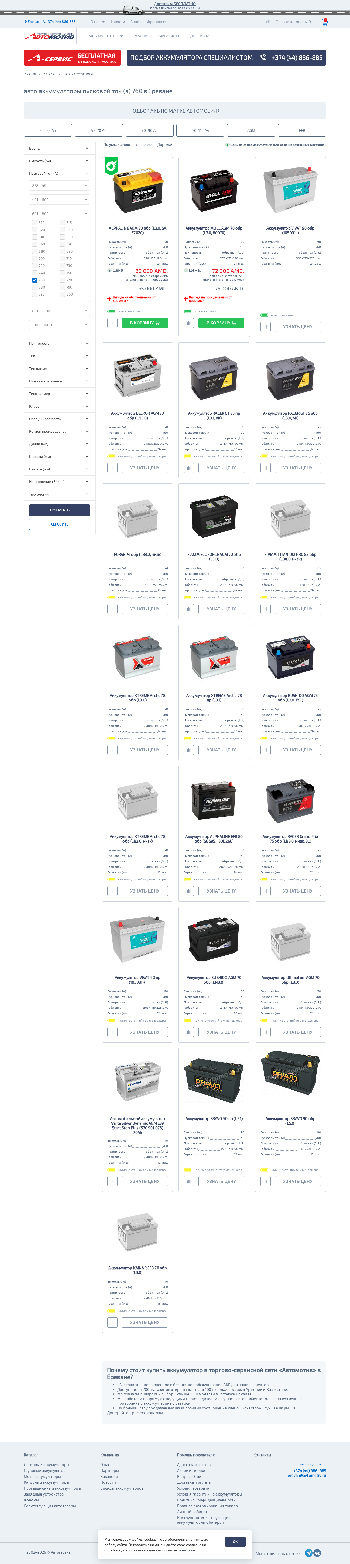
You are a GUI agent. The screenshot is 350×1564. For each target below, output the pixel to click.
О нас (95, 21)
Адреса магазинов (194, 1464)
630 (69, 229)
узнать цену (297, 327)
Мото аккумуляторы (42, 1476)
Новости (117, 21)
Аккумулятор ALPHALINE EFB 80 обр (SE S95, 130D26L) (214, 838)
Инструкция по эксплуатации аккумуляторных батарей (204, 1520)
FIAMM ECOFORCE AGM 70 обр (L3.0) (214, 556)
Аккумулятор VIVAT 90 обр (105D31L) (290, 230)
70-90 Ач (149, 130)
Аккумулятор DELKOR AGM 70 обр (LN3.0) (137, 415)
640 (42, 237)
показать (60, 510)
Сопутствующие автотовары (50, 1505)
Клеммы (31, 1500)
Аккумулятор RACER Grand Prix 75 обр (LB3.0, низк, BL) (290, 838)
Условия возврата (193, 1488)
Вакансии (109, 1476)
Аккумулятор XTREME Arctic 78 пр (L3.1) (214, 697)
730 (69, 265)
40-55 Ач (48, 130)
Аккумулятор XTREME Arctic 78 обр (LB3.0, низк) (138, 838)
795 (42, 294)
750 (69, 273)
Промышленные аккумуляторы (52, 1488)
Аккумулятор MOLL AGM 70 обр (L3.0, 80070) (214, 230)
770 (69, 280)
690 (69, 251)
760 (42, 280)
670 (69, 244)
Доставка (199, 36)
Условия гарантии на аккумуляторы (209, 1494)
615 (69, 222)
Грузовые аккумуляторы (46, 1470)
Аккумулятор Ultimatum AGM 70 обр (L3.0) (291, 979)
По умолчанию (117, 144)
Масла (140, 36)
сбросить (59, 524)
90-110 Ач (200, 130)
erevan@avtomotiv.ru (307, 1475)
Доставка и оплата (194, 1482)
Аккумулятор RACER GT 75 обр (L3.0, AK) (290, 415)
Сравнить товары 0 (293, 21)
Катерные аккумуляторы (46, 1482)
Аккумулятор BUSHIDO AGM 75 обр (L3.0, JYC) (290, 697)
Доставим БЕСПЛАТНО (175, 3)
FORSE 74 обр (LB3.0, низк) (137, 554)
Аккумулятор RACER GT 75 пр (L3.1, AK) (214, 415)
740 (42, 273)
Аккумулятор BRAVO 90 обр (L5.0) (291, 1120)
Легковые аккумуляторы (46, 1464)
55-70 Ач (98, 130)
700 (42, 258)
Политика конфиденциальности (206, 1500)
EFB (302, 130)
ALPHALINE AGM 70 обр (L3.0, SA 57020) (137, 230)
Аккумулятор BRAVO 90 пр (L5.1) (214, 1118)
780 (42, 287)
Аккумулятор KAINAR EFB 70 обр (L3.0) (137, 1270)
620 (42, 229)
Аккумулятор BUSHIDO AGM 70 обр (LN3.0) (214, 979)
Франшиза (156, 21)
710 (69, 258)
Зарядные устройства (44, 1494)
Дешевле (144, 144)
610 (41, 222)
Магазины (169, 36)
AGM (251, 130)
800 (69, 294)
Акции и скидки (191, 1470)
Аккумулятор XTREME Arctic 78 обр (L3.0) (138, 697)
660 (42, 244)
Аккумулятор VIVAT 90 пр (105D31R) (137, 979)
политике (187, 1550)
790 (69, 287)
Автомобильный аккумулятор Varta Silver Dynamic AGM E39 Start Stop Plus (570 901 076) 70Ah (137, 1125)
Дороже (164, 144)
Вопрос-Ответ (190, 1476)
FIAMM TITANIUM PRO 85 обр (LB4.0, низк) (290, 556)
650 (69, 237)
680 (42, 251)
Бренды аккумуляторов (122, 1488)
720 (42, 265)
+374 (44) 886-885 (309, 1470)
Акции (136, 21)
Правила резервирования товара (207, 1505)
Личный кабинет (192, 1511)
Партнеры (109, 1470)
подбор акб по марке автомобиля (175, 110)
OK (235, 1542)
